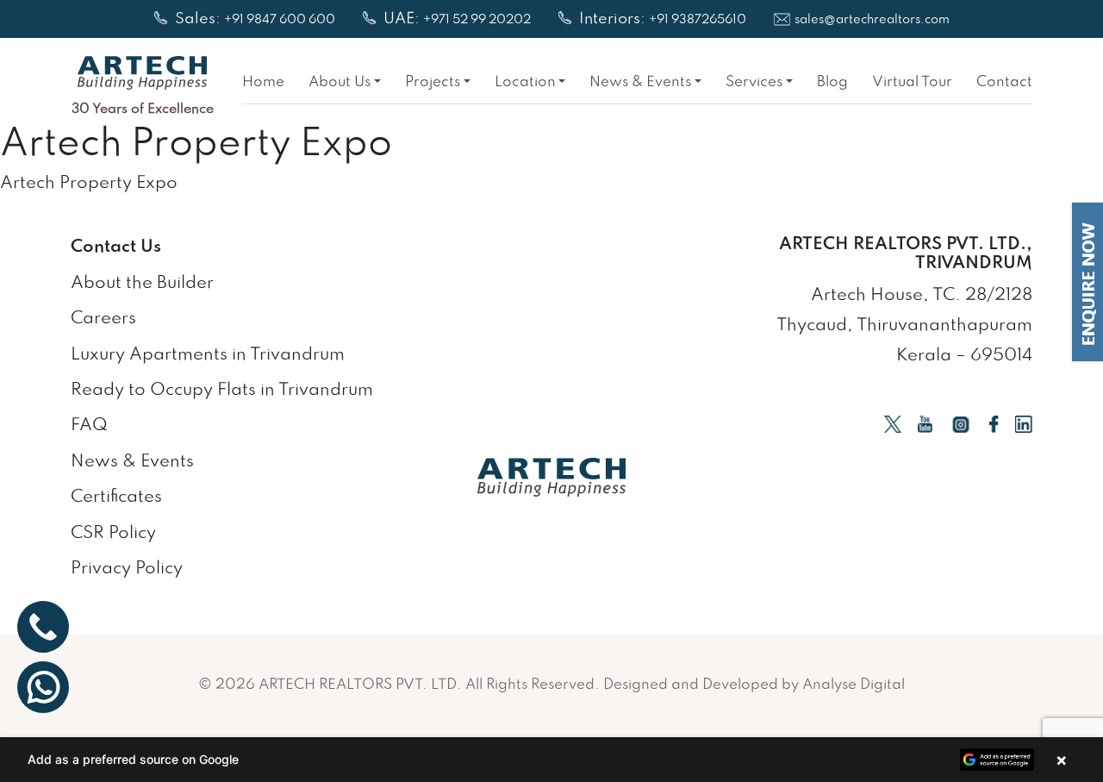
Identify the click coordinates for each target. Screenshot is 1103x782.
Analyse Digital (853, 685)
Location (525, 82)
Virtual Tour (912, 82)
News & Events (640, 82)
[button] (551, 759)
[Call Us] (43, 627)
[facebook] (994, 423)
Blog (832, 82)
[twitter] (892, 423)
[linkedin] (1023, 423)
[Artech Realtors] (142, 72)
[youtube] (925, 423)
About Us (339, 82)
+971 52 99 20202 (477, 20)
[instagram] (961, 423)
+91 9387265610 (697, 20)
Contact (1004, 82)
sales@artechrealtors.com (872, 20)
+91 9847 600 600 (279, 20)
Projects (432, 82)
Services (754, 82)
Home (263, 82)
